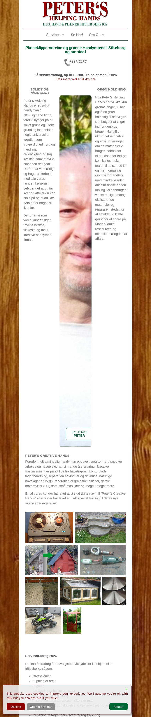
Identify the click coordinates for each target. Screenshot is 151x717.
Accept (119, 707)
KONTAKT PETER (79, 433)
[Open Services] (63, 34)
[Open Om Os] (103, 34)
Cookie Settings (41, 707)
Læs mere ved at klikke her (75, 79)
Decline (16, 707)
